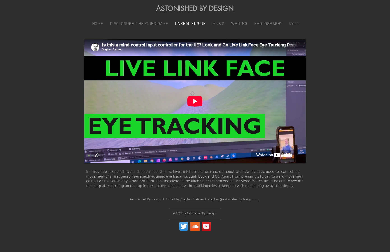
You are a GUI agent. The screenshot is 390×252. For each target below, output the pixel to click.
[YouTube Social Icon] (206, 226)
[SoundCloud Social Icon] (195, 226)
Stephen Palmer (192, 199)
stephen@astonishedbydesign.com (233, 199)
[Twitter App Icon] (183, 226)
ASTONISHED (176, 8)
